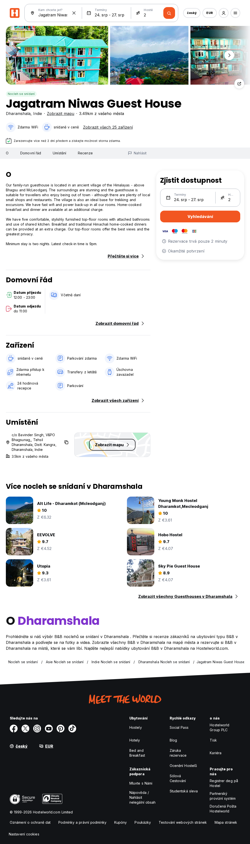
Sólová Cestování (178, 778)
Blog (173, 740)
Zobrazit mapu (60, 113)
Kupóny (120, 822)
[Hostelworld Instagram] (37, 728)
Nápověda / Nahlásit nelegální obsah (142, 797)
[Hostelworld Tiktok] (72, 728)
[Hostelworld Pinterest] (60, 728)
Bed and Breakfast (137, 752)
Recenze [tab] (85, 153)
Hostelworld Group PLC (219, 727)
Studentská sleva (184, 791)
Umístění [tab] (59, 153)
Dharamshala (18, 113)
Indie (37, 113)
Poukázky (143, 822)
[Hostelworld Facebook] (14, 728)
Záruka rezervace (178, 752)
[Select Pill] (224, 13)
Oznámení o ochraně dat (30, 822)
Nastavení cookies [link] (24, 834)
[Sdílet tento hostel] (239, 84)
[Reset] (74, 13)
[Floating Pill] (229, 55)
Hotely (134, 740)
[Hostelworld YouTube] (49, 728)
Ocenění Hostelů (183, 766)
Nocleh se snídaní (21, 94)
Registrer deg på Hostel (224, 783)
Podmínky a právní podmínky (82, 822)
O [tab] (7, 153)
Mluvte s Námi (140, 783)
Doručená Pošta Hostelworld (223, 808)
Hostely (135, 727)
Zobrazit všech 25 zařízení (108, 127)
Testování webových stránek (183, 822)
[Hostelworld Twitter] (25, 728)
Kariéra (215, 753)
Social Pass (179, 727)
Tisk (213, 740)
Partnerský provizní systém (223, 795)
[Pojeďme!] (169, 13)
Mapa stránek (226, 822)
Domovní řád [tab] (30, 153)
